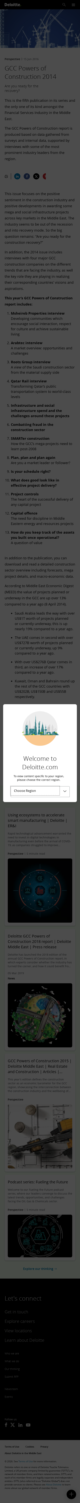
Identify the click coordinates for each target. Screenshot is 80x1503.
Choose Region (25, 791)
